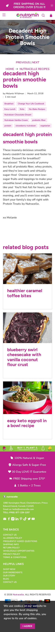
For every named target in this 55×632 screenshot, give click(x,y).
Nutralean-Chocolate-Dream (17, 114)
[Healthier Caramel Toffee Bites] (27, 268)
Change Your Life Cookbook (31, 103)
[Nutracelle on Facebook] (9, 519)
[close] (51, 5)
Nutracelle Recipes (34, 69)
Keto (22, 109)
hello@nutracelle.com (23, 509)
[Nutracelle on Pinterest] (21, 519)
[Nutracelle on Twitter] (29, 519)
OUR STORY (9, 575)
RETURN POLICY (11, 547)
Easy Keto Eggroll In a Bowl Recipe (27, 423)
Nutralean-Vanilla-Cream (16, 120)
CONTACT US (10, 534)
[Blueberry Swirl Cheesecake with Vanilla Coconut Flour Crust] (27, 327)
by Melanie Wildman (13, 93)
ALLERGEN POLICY (12, 538)
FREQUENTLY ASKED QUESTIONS (20, 541)
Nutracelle (18, 594)
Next (35, 62)
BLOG (6, 578)
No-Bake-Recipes (37, 109)
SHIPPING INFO (11, 544)
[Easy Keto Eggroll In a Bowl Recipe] (27, 397)
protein (7, 125)
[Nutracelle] (27, 15)
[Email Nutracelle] (4, 519)
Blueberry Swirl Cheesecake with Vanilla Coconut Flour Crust (24, 357)
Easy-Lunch (9, 109)
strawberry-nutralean (26, 125)
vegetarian (45, 125)
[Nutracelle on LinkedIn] (17, 519)
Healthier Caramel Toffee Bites (24, 293)
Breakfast (8, 103)
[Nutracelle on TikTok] (25, 519)
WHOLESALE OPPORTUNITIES (18, 550)
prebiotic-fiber (39, 120)
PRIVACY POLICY (11, 554)
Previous (23, 62)
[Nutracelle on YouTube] (33, 519)
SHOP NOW (9, 569)
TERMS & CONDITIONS (14, 557)
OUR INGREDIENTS (12, 572)
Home (10, 69)
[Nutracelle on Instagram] (13, 519)
